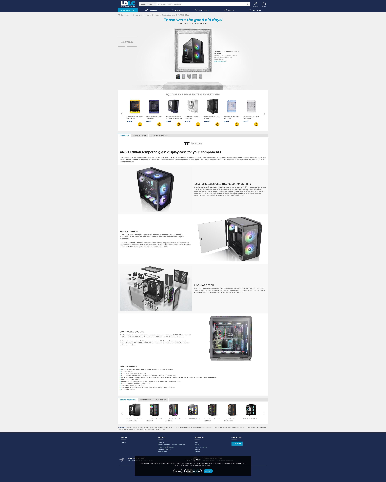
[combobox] (148, 4)
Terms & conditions (164, 444)
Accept (208, 471)
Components (137, 15)
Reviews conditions (178, 444)
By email (238, 443)
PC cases (155, 15)
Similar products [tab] (128, 400)
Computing (125, 15)
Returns (197, 451)
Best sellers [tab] (145, 400)
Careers (123, 442)
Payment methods (201, 447)
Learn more (206, 465)
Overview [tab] (124, 136)
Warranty (198, 449)
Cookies (171, 447)
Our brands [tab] (161, 400)
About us (161, 442)
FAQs (196, 442)
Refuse (178, 471)
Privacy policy (162, 447)
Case (147, 15)
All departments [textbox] (146, 4)
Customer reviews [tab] (159, 136)
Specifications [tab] (139, 136)
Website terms (162, 451)
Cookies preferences (164, 449)
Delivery (197, 444)
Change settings (193, 471)
